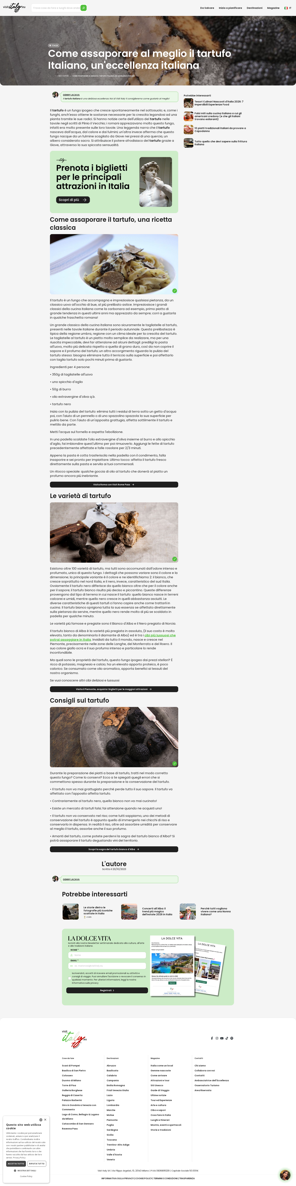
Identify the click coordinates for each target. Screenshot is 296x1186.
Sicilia (110, 1134)
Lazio (110, 1095)
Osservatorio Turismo (207, 1085)
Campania (113, 1080)
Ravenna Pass (70, 1128)
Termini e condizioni (166, 1178)
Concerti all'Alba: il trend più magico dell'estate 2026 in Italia (157, 911)
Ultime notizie (158, 1095)
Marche (111, 1110)
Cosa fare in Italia (161, 1115)
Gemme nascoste (161, 1070)
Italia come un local (162, 1065)
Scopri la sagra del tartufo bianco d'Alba (112, 849)
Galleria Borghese (72, 1090)
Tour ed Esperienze (161, 1100)
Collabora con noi (205, 1070)
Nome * (75, 950)
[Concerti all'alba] (129, 911)
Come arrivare (159, 1075)
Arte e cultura (158, 1105)
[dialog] (26, 1149)
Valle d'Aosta (114, 1154)
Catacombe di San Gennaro (78, 1123)
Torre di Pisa (69, 1085)
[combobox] (40, 1119)
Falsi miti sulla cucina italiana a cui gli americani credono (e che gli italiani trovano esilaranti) (218, 116)
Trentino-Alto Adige (118, 1144)
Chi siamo (200, 1065)
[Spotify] (232, 1039)
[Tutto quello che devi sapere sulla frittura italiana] (189, 143)
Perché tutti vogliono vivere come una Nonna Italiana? (216, 911)
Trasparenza (187, 1178)
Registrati (106, 990)
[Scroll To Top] (290, 1182)
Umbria (111, 1149)
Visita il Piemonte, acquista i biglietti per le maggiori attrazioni (112, 689)
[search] (83, 8)
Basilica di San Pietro (74, 1070)
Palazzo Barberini (72, 1100)
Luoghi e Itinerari (160, 1120)
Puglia (110, 1125)
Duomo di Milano (71, 1080)
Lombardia (113, 1105)
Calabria (112, 1075)
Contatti (200, 1075)
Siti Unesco (157, 1085)
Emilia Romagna (116, 1085)
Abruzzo (111, 1065)
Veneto (111, 1159)
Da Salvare (207, 8)
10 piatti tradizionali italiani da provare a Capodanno (220, 129)
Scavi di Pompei (71, 1065)
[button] (26, 1171)
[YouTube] (222, 1039)
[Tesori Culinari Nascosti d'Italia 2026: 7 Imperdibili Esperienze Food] (189, 103)
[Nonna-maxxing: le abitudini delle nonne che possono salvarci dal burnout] (188, 911)
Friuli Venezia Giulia (118, 1090)
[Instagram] (217, 1039)
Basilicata (112, 1070)
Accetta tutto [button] (16, 1163)
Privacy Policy (19, 1157)
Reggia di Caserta (72, 1095)
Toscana (112, 1139)
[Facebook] (212, 1039)
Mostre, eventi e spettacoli (166, 1125)
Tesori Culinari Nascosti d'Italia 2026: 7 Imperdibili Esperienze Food (219, 103)
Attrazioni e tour (160, 1080)
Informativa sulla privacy (85, 982)
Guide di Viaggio (160, 1090)
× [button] (45, 1119)
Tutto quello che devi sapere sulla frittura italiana (221, 143)
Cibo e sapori (158, 1110)
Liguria (110, 1100)
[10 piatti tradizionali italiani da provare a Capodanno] (189, 129)
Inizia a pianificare (230, 8)
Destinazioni (254, 8)
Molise (110, 1115)
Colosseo (67, 1075)
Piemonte (112, 1120)
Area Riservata (203, 1090)
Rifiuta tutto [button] (36, 1163)
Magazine (273, 8)
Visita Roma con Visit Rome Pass (112, 484)
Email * (74, 960)
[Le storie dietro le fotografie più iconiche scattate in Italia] (71, 911)
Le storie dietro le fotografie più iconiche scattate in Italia (98, 910)
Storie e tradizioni (161, 1129)
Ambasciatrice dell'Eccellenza (212, 1080)
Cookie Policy (143, 1178)
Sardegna (112, 1129)
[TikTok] (227, 1039)
